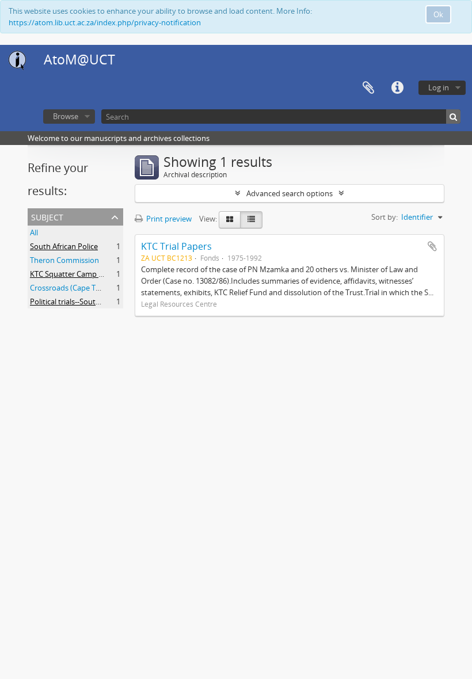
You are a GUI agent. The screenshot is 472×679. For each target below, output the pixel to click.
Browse (65, 116)
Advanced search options (289, 193)
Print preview (168, 218)
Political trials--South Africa (75, 301)
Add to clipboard (432, 246)
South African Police (64, 246)
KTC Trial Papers (176, 246)
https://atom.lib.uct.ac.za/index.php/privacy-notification (105, 22)
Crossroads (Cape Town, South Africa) (94, 288)
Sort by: (384, 217)
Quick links (397, 88)
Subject (47, 216)
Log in (438, 87)
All (34, 232)
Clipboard (368, 88)
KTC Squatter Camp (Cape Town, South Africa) (108, 274)
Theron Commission (64, 260)
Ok (438, 14)
